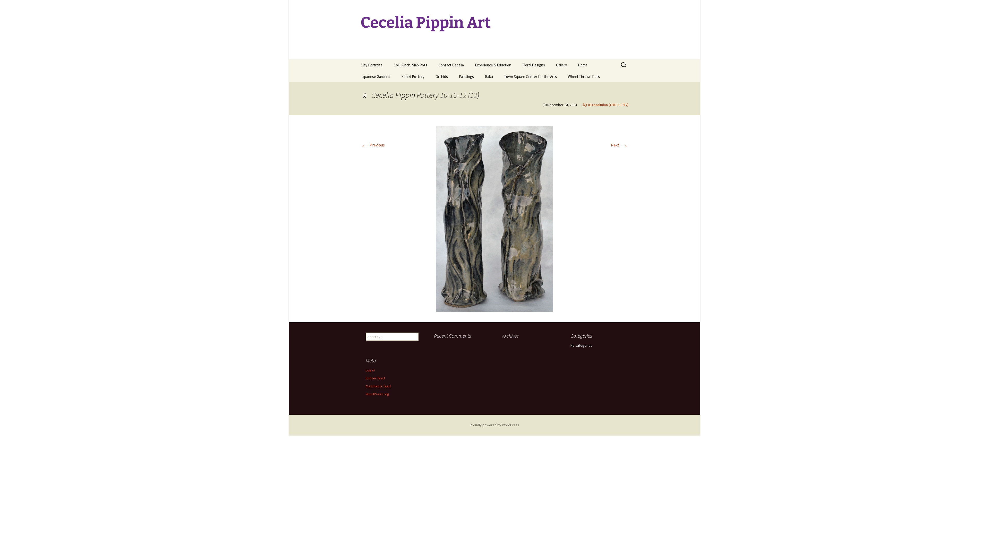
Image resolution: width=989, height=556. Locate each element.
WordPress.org (377, 394)
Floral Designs (533, 65)
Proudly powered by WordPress (494, 425)
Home (582, 65)
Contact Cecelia (451, 65)
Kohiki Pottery (412, 76)
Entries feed (375, 378)
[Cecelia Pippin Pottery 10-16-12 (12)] (494, 218)
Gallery (561, 65)
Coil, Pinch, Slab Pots (410, 65)
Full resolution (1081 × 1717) (607, 104)
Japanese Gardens (375, 76)
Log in (370, 370)
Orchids (442, 76)
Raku (489, 76)
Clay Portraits (371, 65)
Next (619, 144)
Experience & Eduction (493, 65)
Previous (373, 144)
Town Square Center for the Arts (530, 76)
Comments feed (378, 386)
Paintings (466, 76)
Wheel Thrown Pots (584, 76)
